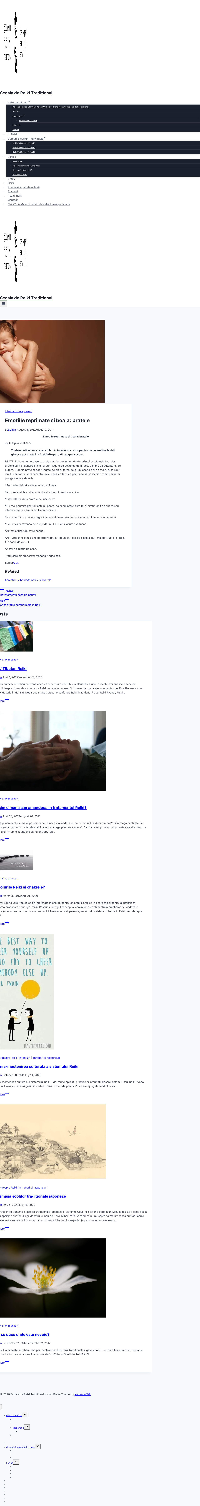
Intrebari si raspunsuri (28, 120)
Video (11, 178)
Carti (11, 183)
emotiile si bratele (39, 580)
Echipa (9, 1463)
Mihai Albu (17, 161)
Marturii (15, 129)
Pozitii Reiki (15, 195)
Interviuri (16, 125)
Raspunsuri (18, 1427)
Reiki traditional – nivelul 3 (23, 152)
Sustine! (13, 191)
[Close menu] (1, 1406)
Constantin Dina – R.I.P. (22, 170)
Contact (13, 200)
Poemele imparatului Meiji (24, 187)
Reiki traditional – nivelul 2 (23, 147)
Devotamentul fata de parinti (18, 592)
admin (12, 429)
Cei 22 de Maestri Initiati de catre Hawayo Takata (39, 204)
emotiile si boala (16, 580)
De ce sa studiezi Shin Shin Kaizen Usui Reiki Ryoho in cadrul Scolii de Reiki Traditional (50, 107)
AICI (15, 562)
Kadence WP (83, 1394)
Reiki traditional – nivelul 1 (23, 143)
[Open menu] (3, 303)
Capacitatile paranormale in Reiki (20, 602)
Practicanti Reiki (19, 174)
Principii (13, 133)
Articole (15, 111)
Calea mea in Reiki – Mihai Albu (26, 166)
